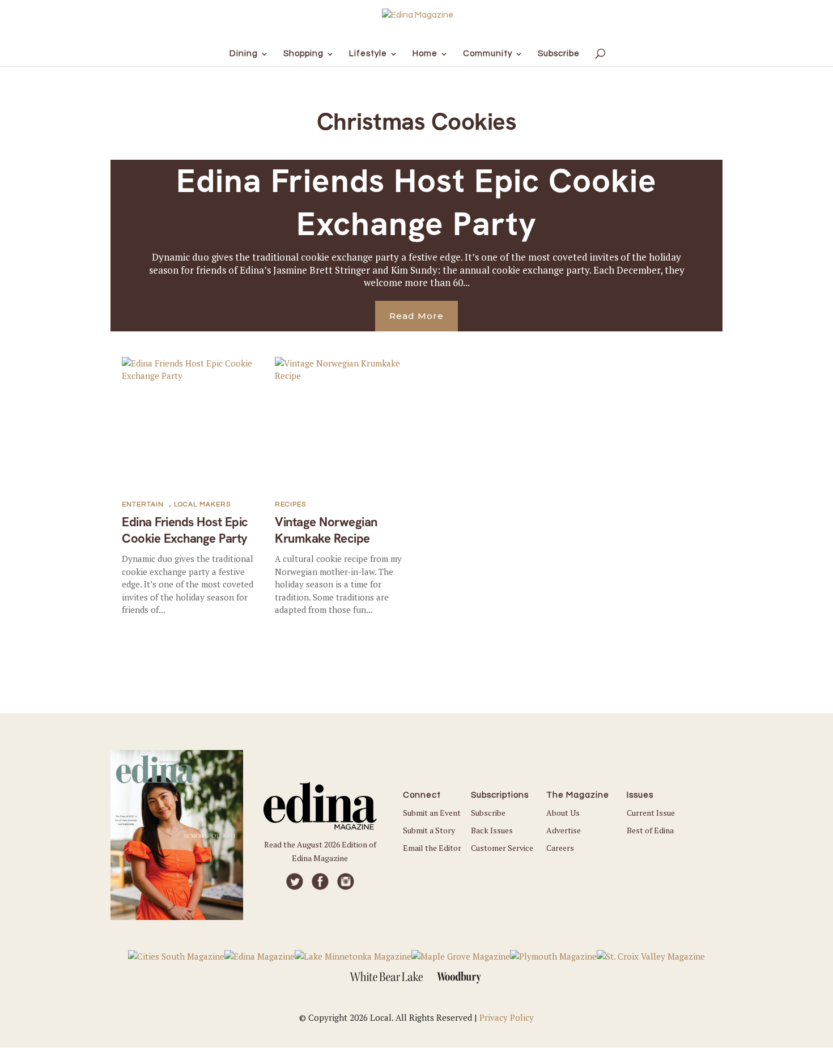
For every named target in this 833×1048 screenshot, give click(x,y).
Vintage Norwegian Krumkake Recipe (326, 530)
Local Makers (202, 504)
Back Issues (492, 830)
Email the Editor (432, 847)
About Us (563, 812)
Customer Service (502, 847)
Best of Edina (650, 830)
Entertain (143, 504)
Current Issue (651, 812)
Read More (416, 315)
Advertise (563, 830)
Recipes (290, 504)
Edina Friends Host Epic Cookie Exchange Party (416, 202)
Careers (560, 847)
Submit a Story (429, 830)
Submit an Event (432, 812)
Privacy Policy (506, 1017)
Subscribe (488, 812)
